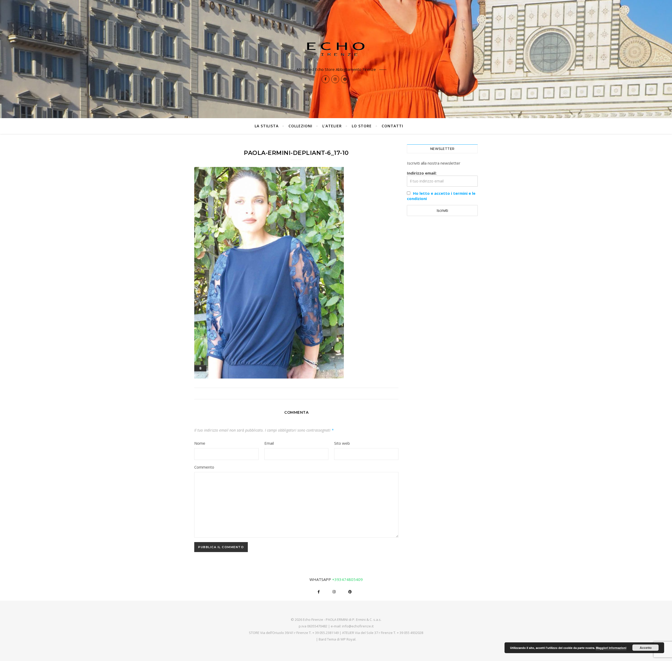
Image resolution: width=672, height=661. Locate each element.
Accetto (646, 647)
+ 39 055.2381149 (325, 632)
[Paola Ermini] (336, 49)
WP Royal (347, 639)
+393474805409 (347, 579)
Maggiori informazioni (611, 648)
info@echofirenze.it (358, 626)
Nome (199, 443)
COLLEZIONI (300, 125)
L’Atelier (332, 125)
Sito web (342, 443)
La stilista (267, 125)
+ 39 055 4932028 (410, 632)
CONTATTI (392, 125)
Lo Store (362, 125)
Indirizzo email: (422, 173)
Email (269, 443)
